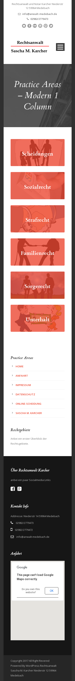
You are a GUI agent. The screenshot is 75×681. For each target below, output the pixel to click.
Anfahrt (22, 375)
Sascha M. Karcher (29, 413)
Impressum (23, 385)
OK (51, 590)
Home (19, 366)
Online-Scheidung (28, 403)
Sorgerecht (37, 286)
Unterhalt (37, 319)
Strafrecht (37, 220)
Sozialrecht (37, 187)
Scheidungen (37, 153)
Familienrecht (37, 253)
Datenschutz (25, 394)
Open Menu (60, 47)
